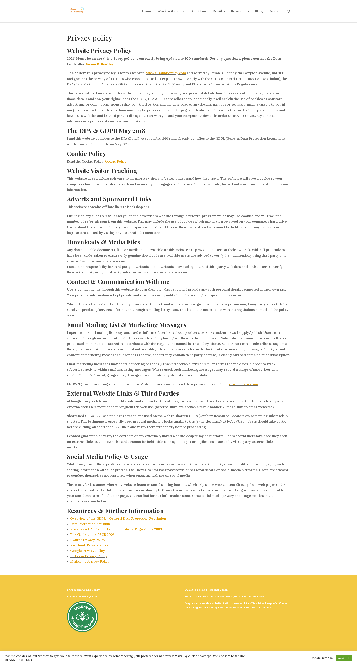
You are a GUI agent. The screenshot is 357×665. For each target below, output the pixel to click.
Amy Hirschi (253, 603)
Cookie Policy (115, 161)
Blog (259, 11)
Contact (275, 11)
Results (219, 11)
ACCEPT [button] (343, 658)
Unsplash (271, 603)
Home (147, 11)
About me (199, 11)
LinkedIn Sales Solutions (240, 607)
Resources (240, 11)
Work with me (170, 11)
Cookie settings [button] (322, 658)
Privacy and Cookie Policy (83, 589)
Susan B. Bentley (100, 64)
